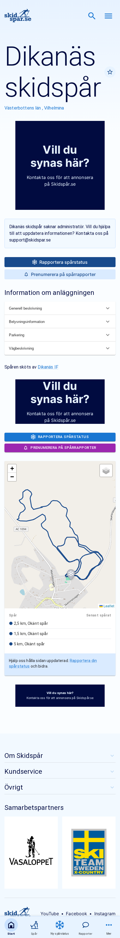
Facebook (76, 913)
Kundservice (23, 771)
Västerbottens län (23, 108)
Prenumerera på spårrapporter (63, 274)
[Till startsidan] (17, 16)
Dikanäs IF (48, 367)
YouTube (49, 913)
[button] (70, 574)
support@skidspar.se (30, 240)
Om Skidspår (23, 756)
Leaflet (108, 605)
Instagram (105, 913)
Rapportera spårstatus (63, 262)
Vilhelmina (54, 108)
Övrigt (13, 787)
